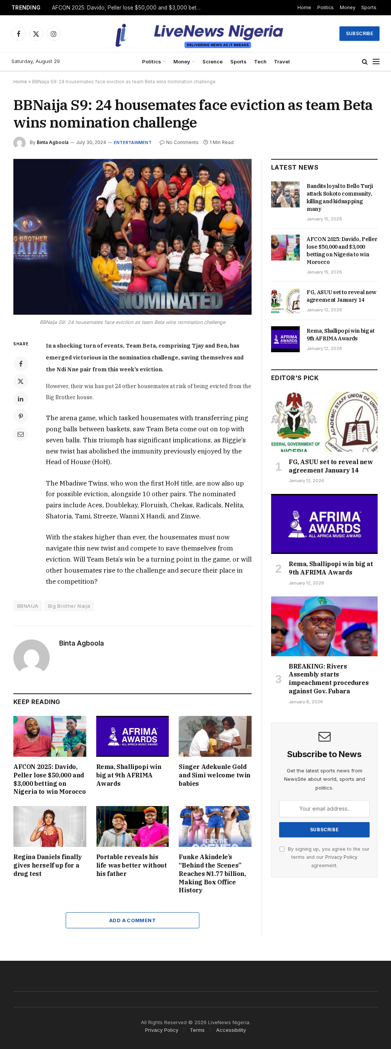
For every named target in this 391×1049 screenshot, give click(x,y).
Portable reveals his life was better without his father (131, 865)
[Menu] (376, 61)
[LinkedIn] (20, 399)
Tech (260, 61)
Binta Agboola (52, 142)
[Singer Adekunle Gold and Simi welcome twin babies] (215, 736)
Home (304, 7)
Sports (368, 7)
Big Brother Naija (69, 606)
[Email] (20, 434)
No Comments (182, 142)
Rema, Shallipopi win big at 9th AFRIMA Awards (129, 775)
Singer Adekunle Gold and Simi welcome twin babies (214, 775)
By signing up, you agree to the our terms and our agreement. (328, 857)
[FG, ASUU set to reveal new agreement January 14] (285, 301)
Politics (325, 7)
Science (212, 61)
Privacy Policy (341, 857)
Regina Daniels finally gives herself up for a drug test (47, 865)
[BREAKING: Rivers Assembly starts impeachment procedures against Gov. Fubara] (324, 626)
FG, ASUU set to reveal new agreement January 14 (341, 296)
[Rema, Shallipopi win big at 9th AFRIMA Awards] (132, 736)
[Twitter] (20, 381)
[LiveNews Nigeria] (195, 33)
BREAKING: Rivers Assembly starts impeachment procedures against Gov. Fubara (328, 678)
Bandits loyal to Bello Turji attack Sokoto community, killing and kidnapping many (340, 197)
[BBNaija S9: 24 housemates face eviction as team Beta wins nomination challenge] (132, 237)
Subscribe (359, 33)
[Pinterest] (20, 416)
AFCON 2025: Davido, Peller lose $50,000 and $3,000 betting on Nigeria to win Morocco (128, 8)
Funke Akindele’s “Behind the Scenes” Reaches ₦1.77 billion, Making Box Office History (212, 873)
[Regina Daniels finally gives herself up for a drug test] (49, 826)
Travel (282, 61)
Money (347, 7)
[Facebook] (20, 363)
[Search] (364, 61)
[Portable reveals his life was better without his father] (132, 826)
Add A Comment (132, 920)
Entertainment (133, 142)
